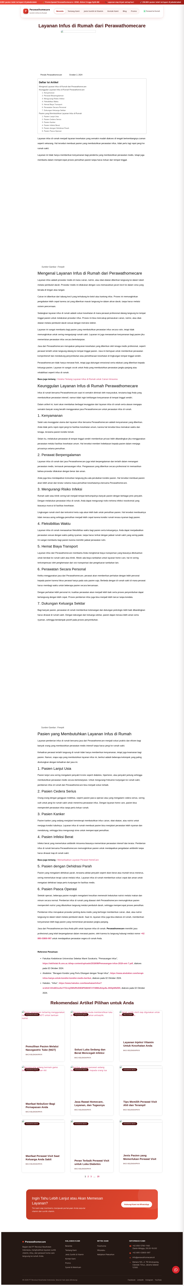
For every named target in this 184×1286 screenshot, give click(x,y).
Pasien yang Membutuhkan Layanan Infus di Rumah (60, 113)
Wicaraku (101, 1250)
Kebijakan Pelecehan (105, 1254)
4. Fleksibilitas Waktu (50, 102)
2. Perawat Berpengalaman (53, 96)
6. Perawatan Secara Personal (54, 107)
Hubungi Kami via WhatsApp (136, 1204)
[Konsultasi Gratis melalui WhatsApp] (176, 1269)
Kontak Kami (113, 11)
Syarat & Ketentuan (73, 1267)
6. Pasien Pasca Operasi (51, 131)
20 (98, 1176)
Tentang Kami (74, 11)
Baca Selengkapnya (34, 1054)
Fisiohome (101, 1246)
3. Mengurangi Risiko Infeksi (53, 99)
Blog (125, 11)
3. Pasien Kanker (48, 122)
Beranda (59, 11)
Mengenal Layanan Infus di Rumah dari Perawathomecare (62, 86)
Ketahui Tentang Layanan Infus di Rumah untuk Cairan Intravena (87, 379)
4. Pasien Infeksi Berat (51, 125)
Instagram (149, 1280)
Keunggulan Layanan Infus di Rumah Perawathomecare (61, 90)
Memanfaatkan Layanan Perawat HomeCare (78, 860)
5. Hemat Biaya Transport (52, 104)
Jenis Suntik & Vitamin (93, 11)
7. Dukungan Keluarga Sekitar (54, 110)
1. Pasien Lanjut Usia (50, 116)
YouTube (158, 1280)
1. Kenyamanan (48, 93)
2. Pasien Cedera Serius (51, 119)
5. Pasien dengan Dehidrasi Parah (55, 128)
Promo (134, 11)
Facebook (131, 1280)
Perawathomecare (35, 1241)
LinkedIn (140, 1280)
